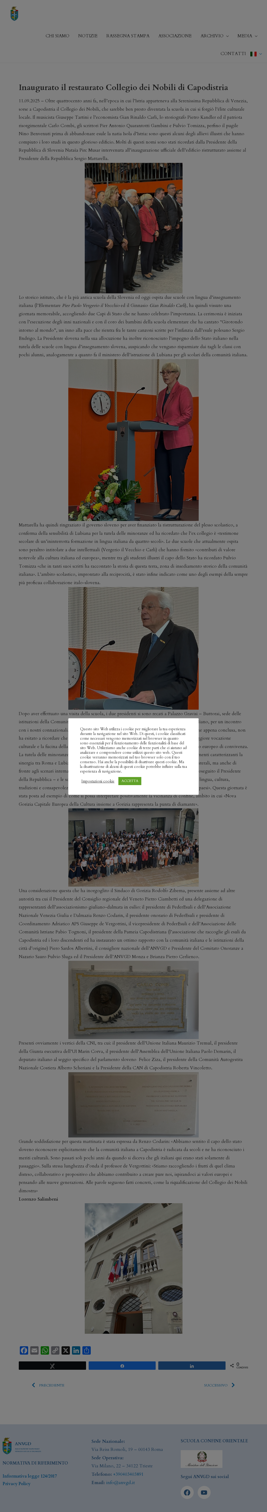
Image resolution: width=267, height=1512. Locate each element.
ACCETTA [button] (130, 781)
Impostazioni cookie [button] (97, 781)
